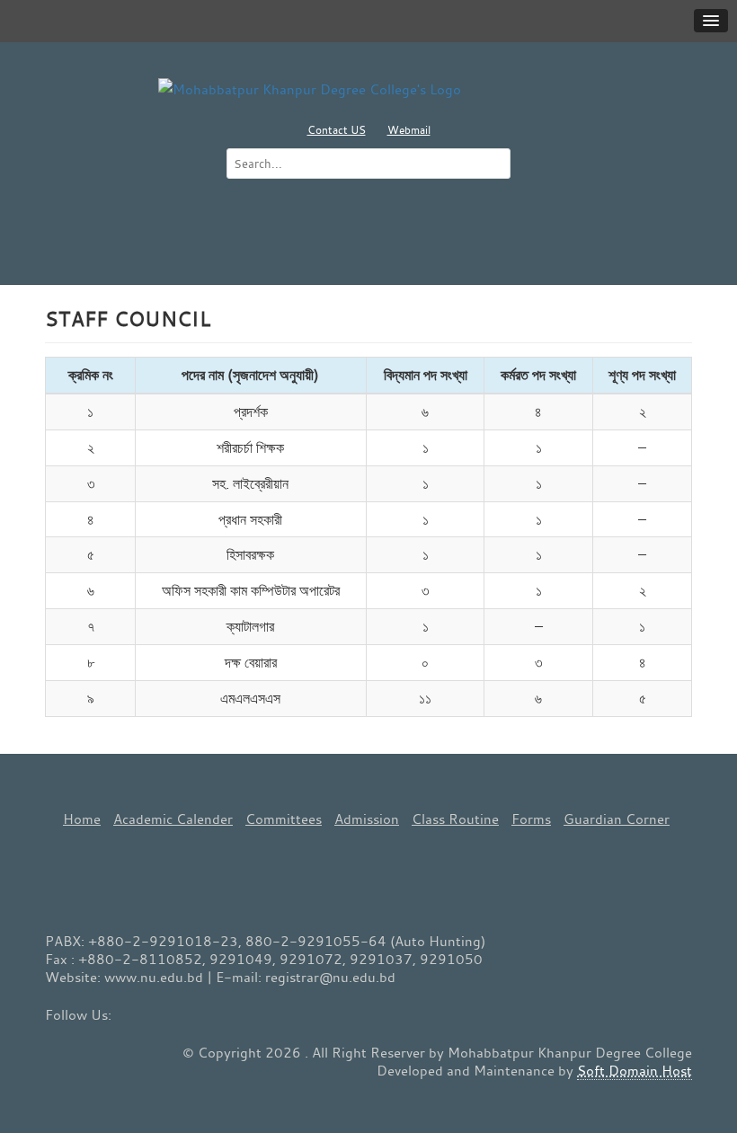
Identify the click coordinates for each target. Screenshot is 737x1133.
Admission (366, 819)
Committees (283, 819)
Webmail (409, 129)
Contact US (336, 129)
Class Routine (455, 819)
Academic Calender (173, 819)
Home (82, 819)
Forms (531, 819)
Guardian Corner (617, 819)
